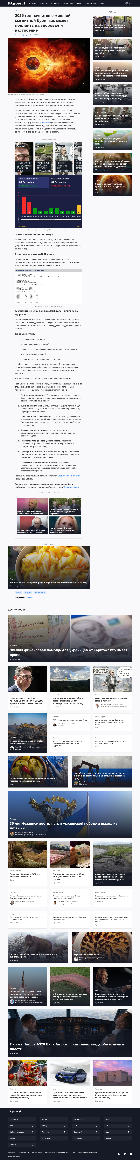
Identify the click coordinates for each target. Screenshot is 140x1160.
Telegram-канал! (71, 487)
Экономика (32, 3)
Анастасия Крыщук (21, 35)
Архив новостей (24, 1152)
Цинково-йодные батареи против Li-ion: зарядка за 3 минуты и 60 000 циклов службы (111, 1095)
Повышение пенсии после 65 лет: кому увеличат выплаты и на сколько (69, 877)
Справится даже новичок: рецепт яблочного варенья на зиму (69, 918)
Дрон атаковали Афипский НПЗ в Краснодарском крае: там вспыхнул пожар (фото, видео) (69, 701)
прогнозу (46, 123)
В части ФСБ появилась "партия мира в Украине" (111, 699)
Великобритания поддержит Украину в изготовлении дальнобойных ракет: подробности (67, 743)
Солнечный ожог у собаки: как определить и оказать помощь (26, 918)
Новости (30, 597)
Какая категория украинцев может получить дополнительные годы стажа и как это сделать (111, 919)
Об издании (11, 1152)
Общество (43, 3)
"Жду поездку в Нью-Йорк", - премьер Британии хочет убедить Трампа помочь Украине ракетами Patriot (26, 701)
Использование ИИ (14, 1156)
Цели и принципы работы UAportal (56, 1152)
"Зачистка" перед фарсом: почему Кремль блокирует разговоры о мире (26, 897)
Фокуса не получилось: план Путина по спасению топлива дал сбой (67, 897)
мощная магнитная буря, (69, 476)
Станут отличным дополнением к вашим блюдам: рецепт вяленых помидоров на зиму (26, 1095)
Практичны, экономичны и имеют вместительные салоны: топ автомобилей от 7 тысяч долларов (70, 1095)
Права (73, 1152)
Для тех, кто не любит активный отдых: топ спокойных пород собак (111, 742)
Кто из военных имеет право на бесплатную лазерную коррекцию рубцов (111, 897)
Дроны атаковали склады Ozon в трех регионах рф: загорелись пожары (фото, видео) (110, 722)
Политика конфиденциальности (88, 1152)
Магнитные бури (40, 593)
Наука (78, 3)
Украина (18, 593)
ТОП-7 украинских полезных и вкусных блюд (70, 720)
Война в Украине (90, 3)
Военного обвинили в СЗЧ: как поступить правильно (25, 875)
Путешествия (68, 3)
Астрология (55, 3)
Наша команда (37, 1152)
